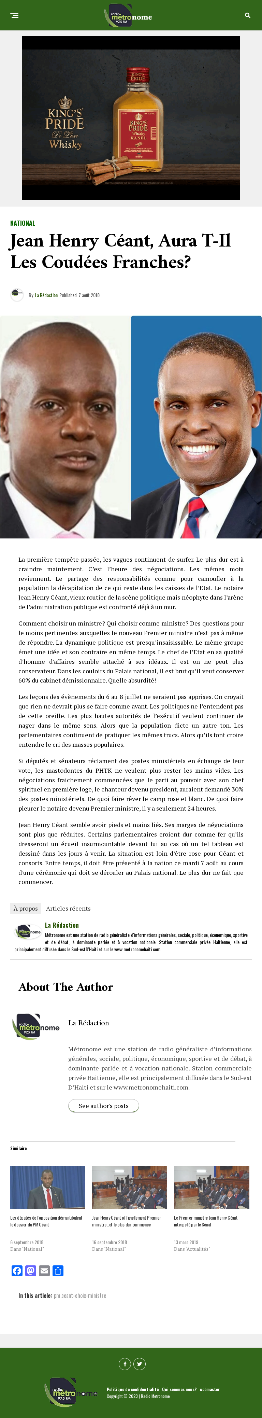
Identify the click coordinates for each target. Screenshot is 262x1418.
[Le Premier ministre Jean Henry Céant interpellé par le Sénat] (211, 1187)
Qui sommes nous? (179, 1389)
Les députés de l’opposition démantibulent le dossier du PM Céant (46, 1221)
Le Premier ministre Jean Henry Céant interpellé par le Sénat (205, 1221)
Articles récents (68, 908)
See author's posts (104, 1105)
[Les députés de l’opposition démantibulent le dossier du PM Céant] (47, 1187)
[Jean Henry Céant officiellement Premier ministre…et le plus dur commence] (129, 1187)
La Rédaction (46, 294)
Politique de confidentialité (133, 1389)
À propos (26, 908)
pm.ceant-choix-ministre (80, 1295)
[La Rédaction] (28, 936)
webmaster (210, 1389)
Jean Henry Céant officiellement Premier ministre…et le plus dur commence (126, 1221)
